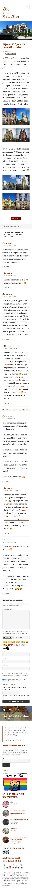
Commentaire (7, 609)
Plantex (19, 226)
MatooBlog (10, 16)
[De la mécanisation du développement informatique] (5, 839)
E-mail (4, 659)
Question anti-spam (8, 685)
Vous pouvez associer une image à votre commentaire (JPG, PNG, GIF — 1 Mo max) (15, 632)
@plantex (14, 58)
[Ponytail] (5, 831)
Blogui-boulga (10, 53)
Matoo (9, 273)
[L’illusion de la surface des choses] (5, 822)
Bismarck (9, 294)
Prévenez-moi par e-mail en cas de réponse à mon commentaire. (14, 680)
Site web (5, 666)
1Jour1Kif (7, 226)
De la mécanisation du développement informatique (18, 840)
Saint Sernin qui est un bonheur (16, 519)
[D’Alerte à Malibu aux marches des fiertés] (5, 813)
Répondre (6, 267)
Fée (11, 802)
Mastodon (13, 226)
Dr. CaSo (8, 243)
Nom (4, 652)
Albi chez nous (19, 386)
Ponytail (13, 829)
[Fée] (5, 804)
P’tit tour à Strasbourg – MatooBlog (18, 410)
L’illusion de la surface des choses (19, 821)
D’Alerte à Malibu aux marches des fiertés (18, 812)
